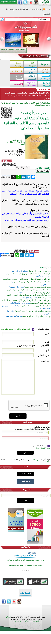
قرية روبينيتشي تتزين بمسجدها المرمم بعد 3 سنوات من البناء (25, 560)
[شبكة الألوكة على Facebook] (20, 2)
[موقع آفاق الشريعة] (30, 64)
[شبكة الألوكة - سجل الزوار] (30, 10)
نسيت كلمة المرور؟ (43, 448)
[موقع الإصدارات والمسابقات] (30, 84)
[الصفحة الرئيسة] (49, 10)
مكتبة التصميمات (44, 96)
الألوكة (8, 617)
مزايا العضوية (34, 460)
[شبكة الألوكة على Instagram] (36, 2)
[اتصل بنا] (47, 15)
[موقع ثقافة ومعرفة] (17, 64)
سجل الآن (46, 462)
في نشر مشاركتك (26, 473)
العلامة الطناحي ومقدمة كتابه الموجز (35, 306)
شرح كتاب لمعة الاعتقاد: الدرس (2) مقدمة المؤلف (29, 274)
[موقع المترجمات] (17, 84)
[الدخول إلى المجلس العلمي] (34, 56)
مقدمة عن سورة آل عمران (39, 271)
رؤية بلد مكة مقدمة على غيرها (38, 287)
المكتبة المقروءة (22, 93)
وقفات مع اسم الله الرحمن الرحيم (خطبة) (33, 311)
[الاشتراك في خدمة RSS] (43, 10)
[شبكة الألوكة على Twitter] (25, 2)
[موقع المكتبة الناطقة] (44, 84)
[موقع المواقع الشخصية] (30, 77)
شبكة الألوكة (45, 103)
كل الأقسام (44, 93)
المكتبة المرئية (34, 93)
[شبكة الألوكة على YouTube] (30, 2)
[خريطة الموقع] (46, 10)
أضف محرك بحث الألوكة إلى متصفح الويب (26, 621)
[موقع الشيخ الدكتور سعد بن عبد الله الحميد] (25, 28)
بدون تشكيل (42, 170)
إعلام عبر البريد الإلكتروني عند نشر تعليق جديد (15, 329)
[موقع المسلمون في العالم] (44, 77)
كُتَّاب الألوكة (25, 547)
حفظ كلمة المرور (39, 446)
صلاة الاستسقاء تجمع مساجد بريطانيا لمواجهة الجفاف (25, 565)
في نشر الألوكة (26, 481)
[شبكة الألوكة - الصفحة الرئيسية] (38, 10)
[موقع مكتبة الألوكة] (17, 77)
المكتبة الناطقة (32, 96)
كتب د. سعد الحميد (20, 96)
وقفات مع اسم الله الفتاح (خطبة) (36, 316)
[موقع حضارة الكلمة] (30, 71)
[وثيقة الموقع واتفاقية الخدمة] (15, 10)
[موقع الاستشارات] (17, 71)
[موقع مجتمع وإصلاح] (44, 71)
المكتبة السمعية (10, 93)
